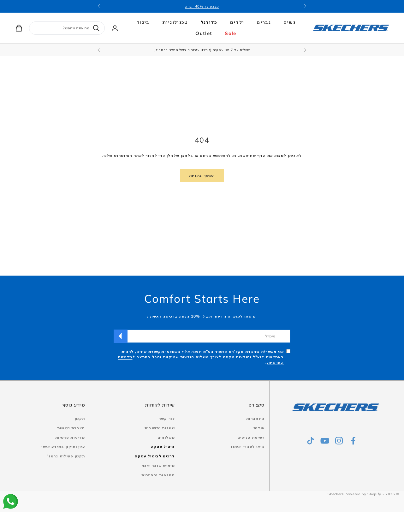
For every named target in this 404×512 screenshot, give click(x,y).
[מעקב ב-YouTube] (325, 440)
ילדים (237, 22)
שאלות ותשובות (160, 428)
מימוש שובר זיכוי (158, 465)
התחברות (255, 418)
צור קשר (167, 418)
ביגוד (143, 22)
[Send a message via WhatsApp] (10, 501)
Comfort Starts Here (202, 299)
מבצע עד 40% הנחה (202, 6)
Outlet (203, 33)
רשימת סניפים (251, 437)
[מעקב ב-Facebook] (353, 440)
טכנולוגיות (175, 22)
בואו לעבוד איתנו (247, 446)
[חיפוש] (96, 28)
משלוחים (166, 437)
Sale (230, 33)
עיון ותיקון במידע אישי (63, 446)
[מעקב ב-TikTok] (310, 440)
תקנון (80, 418)
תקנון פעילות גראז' (66, 456)
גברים (264, 22)
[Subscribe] (121, 336)
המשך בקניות (202, 175)
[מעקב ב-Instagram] (339, 440)
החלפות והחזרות (158, 475)
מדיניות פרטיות (70, 437)
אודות (259, 428)
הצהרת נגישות (71, 428)
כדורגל (209, 22)
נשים (289, 22)
